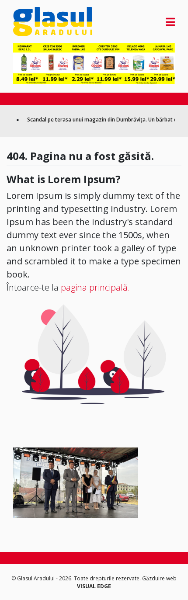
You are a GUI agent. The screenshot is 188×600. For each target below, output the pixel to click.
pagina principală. (95, 287)
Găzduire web (159, 578)
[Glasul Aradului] (37, 21)
